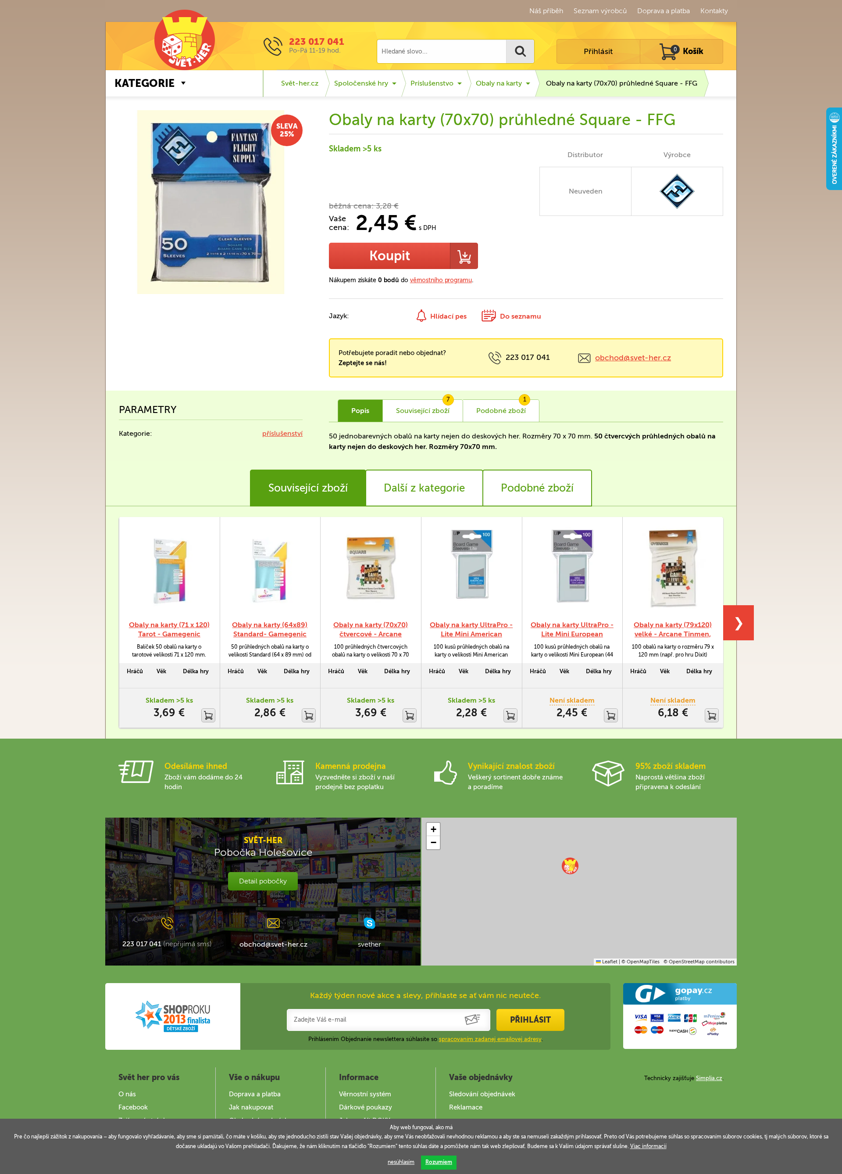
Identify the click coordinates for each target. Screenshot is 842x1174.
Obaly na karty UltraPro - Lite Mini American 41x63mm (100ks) (471, 634)
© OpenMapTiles (640, 962)
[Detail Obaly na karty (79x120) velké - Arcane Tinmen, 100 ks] (672, 568)
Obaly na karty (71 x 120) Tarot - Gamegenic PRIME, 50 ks (169, 634)
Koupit (389, 256)
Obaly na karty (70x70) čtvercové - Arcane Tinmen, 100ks (370, 634)
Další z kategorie (424, 487)
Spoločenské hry (361, 83)
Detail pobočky (263, 881)
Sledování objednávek (482, 1094)
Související (423, 407)
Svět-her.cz (299, 83)
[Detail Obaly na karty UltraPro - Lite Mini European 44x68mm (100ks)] (572, 568)
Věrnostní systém (365, 1094)
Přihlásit (598, 51)
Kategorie (144, 83)
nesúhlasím (401, 1162)
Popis (360, 410)
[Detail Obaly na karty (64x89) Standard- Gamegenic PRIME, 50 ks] (270, 568)
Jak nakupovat (251, 1107)
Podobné (501, 407)
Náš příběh (546, 11)
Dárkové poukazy (365, 1107)
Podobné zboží (537, 487)
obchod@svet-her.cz (633, 358)
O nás (127, 1094)
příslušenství (282, 433)
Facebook (133, 1107)
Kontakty (714, 11)
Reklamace (465, 1107)
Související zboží (308, 487)
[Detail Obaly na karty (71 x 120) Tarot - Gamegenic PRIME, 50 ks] (169, 568)
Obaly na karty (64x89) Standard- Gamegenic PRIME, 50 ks (269, 634)
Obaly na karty (499, 83)
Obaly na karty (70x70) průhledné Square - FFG (621, 83)
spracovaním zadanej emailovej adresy (490, 1039)
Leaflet (609, 962)
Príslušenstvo (431, 83)
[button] (570, 866)
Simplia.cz (709, 1078)
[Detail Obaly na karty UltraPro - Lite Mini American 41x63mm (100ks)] (471, 568)
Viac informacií (648, 1146)
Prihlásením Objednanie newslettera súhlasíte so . (425, 1039)
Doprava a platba (663, 11)
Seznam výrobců (600, 11)
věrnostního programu (441, 280)
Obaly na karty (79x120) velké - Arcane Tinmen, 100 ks (673, 634)
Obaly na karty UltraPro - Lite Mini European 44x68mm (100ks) (572, 634)
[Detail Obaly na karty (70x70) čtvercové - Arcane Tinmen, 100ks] (370, 568)
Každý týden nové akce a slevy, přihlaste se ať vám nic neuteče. (425, 995)
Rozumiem (438, 1162)
